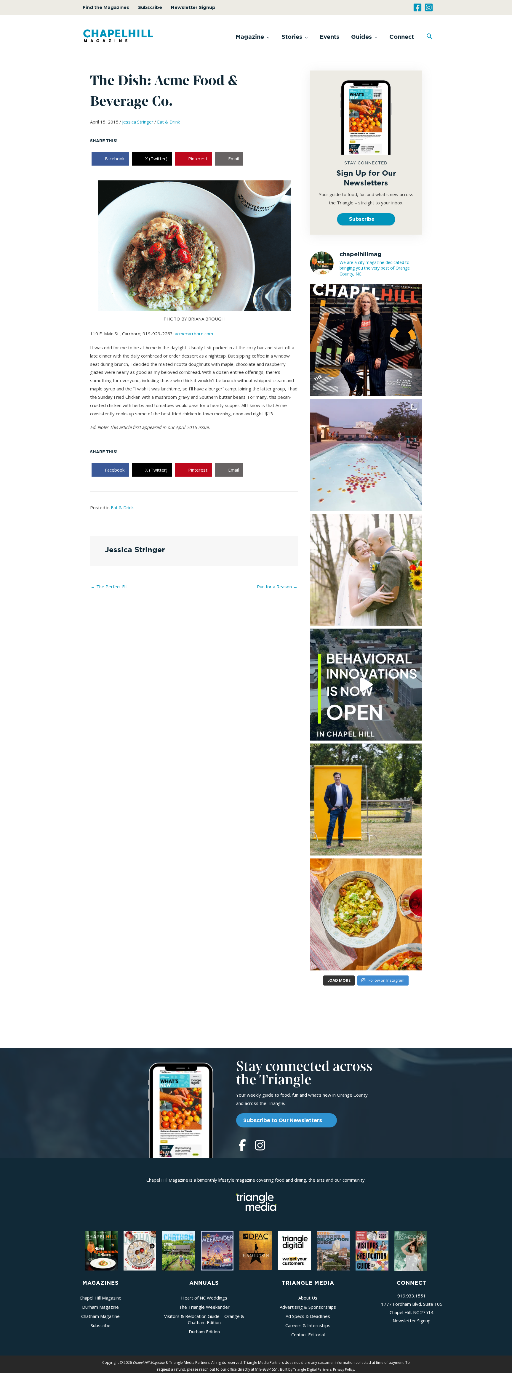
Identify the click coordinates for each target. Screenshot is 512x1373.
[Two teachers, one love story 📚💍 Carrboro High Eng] (366, 570)
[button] (253, 37)
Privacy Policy (343, 1369)
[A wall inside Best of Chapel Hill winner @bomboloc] (366, 914)
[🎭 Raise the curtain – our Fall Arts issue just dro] (366, 340)
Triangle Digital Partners (312, 1369)
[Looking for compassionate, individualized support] (366, 685)
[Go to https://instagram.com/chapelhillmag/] (260, 1145)
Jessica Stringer (137, 122)
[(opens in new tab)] (256, 1201)
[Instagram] (429, 7)
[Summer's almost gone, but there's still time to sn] (366, 455)
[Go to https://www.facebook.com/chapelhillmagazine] (242, 1145)
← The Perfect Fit (109, 586)
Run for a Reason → (277, 586)
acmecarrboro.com (194, 334)
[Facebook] (417, 7)
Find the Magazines (106, 7)
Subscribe (150, 7)
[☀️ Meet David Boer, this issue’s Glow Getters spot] (366, 799)
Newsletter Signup (193, 7)
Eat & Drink (168, 122)
